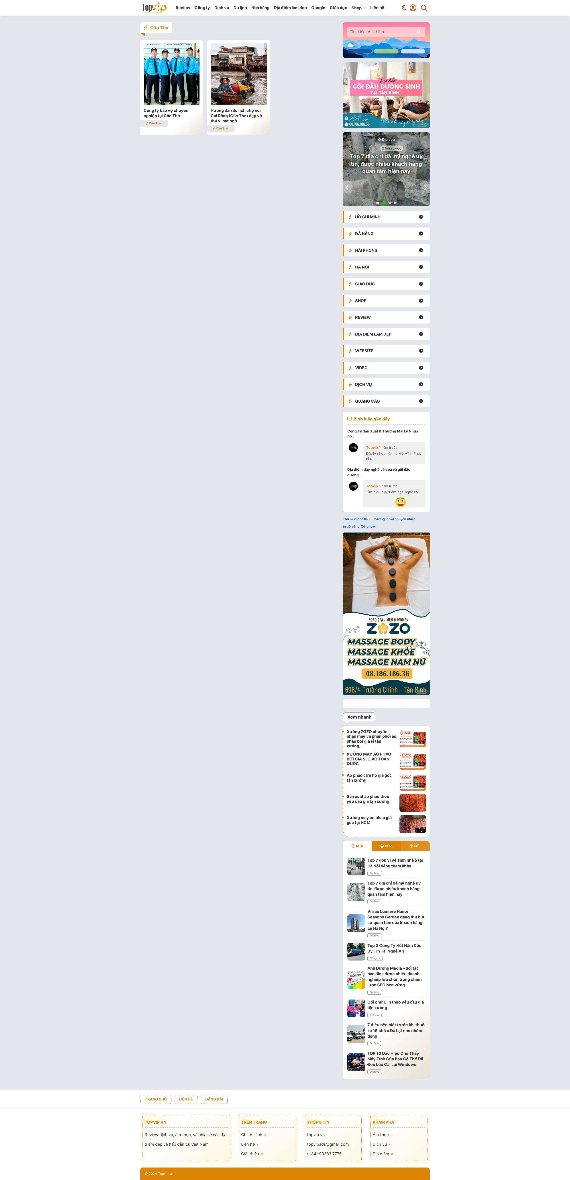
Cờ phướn (369, 526)
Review (183, 7)
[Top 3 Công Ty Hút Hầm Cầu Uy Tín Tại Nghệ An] (356, 952)
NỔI (416, 846)
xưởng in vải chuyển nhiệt (394, 519)
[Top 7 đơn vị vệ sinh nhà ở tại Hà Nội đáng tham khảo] (356, 866)
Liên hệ (377, 7)
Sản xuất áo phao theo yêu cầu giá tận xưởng (368, 799)
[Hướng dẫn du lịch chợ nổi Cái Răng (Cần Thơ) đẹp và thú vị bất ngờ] (239, 104)
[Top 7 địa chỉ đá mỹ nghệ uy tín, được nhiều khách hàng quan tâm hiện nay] (356, 892)
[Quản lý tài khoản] (413, 8)
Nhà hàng (260, 7)
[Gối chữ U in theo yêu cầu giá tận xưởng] (356, 1008)
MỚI (359, 846)
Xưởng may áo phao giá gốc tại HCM (369, 820)
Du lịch (240, 7)
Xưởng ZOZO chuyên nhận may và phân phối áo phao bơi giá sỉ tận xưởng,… (371, 738)
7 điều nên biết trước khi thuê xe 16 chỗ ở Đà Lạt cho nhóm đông (395, 1030)
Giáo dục (338, 7)
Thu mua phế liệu (356, 519)
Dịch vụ (221, 7)
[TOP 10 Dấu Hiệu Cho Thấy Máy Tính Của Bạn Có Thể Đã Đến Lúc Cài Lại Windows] (356, 1062)
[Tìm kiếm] (424, 8)
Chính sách (252, 1134)
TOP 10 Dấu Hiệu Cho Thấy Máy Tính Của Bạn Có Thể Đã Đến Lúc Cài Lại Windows (395, 1059)
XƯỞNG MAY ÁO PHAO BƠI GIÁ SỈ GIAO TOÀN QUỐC (369, 759)
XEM (388, 846)
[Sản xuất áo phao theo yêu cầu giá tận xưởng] (412, 803)
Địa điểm (381, 1153)
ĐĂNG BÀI (214, 1099)
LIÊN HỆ (186, 1099)
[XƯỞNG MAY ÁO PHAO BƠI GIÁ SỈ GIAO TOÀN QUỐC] (412, 761)
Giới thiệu (250, 1153)
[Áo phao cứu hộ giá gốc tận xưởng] (412, 782)
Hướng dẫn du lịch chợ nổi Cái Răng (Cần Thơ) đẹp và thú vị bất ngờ (236, 115)
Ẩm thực (381, 1134)
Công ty (202, 7)
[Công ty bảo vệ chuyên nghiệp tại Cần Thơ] (172, 104)
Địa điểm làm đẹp (290, 7)
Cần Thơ (154, 123)
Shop (357, 8)
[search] (418, 32)
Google (318, 7)
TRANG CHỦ (156, 1099)
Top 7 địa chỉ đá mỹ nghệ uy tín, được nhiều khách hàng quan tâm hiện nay (386, 163)
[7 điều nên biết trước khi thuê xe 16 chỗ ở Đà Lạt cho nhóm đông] (356, 1034)
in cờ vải (349, 526)
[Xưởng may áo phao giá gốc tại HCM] (412, 824)
